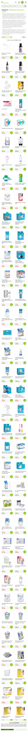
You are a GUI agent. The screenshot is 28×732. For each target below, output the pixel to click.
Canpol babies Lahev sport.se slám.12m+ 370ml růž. (20, 319)
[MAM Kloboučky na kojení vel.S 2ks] (20, 598)
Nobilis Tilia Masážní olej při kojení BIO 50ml (7, 72)
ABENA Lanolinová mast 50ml (7, 165)
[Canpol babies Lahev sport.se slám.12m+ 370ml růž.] (20, 313)
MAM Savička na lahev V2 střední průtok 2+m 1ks (7, 661)
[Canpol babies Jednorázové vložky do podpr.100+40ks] (20, 274)
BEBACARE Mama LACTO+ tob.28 (5, 147)
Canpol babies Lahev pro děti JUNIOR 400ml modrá (20, 300)
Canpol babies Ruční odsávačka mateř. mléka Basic (7, 415)
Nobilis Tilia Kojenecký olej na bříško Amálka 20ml (20, 54)
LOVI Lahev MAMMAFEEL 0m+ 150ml (20, 566)
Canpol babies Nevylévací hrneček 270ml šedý (7, 377)
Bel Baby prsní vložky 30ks (7, 128)
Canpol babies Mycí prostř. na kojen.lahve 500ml (19, 358)
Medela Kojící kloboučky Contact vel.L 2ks (7, 91)
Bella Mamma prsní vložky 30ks (20, 203)
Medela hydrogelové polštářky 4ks (6, 717)
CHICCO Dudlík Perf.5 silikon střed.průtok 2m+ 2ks (20, 528)
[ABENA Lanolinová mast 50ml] (7, 159)
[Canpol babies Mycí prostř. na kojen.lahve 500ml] (20, 351)
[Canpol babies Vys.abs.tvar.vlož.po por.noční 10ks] (7, 465)
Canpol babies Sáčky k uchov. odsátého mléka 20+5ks (20, 415)
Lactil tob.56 (4, 109)
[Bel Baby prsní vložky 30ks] (7, 123)
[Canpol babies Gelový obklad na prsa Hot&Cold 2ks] (7, 235)
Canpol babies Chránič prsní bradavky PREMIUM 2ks (7, 261)
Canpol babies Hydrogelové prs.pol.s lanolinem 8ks (19, 242)
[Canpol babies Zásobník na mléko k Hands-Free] (20, 465)
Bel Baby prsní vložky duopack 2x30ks (19, 129)
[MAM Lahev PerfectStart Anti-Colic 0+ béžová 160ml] (7, 635)
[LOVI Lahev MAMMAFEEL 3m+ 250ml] (7, 579)
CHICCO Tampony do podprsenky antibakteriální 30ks (6, 547)
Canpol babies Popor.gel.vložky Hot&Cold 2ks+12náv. (6, 396)
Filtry (24, 37)
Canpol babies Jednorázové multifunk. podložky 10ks (7, 281)
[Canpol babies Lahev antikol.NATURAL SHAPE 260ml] (7, 293)
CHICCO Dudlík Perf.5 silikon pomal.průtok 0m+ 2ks (7, 528)
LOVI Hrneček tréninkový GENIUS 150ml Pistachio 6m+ (7, 567)
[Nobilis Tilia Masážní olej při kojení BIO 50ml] (7, 66)
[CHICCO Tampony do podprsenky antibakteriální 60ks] (20, 541)
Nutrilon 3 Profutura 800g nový (6, 54)
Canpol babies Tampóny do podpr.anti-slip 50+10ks (20, 453)
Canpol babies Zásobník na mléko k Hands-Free (20, 472)
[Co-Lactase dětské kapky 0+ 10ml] (20, 485)
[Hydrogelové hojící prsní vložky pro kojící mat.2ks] (20, 503)
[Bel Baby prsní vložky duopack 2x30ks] (20, 123)
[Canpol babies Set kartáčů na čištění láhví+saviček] (20, 428)
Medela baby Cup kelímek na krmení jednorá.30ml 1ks (7, 679)
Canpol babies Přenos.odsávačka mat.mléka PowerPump (20, 396)
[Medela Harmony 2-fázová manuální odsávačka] (20, 691)
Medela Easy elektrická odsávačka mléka (20, 679)
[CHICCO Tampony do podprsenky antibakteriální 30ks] (7, 541)
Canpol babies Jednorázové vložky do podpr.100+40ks (20, 281)
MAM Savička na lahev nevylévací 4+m (19, 642)
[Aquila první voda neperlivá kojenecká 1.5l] (20, 159)
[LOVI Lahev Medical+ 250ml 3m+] (20, 579)
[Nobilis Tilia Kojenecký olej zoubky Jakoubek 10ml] (20, 66)
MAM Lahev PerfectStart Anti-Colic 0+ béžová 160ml (7, 642)
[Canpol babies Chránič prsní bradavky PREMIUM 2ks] (7, 255)
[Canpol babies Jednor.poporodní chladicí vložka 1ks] (20, 103)
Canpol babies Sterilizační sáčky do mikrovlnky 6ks (7, 452)
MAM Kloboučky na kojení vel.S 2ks (20, 604)
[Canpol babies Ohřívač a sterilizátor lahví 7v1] (20, 371)
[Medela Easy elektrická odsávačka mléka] (20, 673)
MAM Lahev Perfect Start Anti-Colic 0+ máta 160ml (7, 622)
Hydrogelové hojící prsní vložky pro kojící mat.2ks (20, 509)
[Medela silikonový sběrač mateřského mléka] (20, 85)
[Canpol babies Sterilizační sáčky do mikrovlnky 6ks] (7, 446)
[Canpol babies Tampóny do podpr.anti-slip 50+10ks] (20, 446)
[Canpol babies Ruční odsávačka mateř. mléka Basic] (7, 408)
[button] (25, 2)
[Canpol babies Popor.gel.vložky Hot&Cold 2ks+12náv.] (7, 389)
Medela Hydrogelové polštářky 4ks (19, 717)
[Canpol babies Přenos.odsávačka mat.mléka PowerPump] (20, 389)
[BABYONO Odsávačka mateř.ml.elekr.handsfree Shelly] (7, 197)
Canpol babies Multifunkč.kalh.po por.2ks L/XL (20, 339)
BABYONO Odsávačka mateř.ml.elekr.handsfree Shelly (7, 203)
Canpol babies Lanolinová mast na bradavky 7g (7, 339)
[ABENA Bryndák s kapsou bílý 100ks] (20, 141)
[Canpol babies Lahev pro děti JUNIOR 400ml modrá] (20, 293)
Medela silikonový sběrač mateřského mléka (20, 91)
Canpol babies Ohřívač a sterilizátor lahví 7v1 (20, 377)
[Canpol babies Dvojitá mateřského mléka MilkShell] (20, 216)
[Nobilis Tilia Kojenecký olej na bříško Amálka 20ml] (20, 47)
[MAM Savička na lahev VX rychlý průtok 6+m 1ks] (20, 655)
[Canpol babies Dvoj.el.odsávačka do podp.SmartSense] (7, 216)
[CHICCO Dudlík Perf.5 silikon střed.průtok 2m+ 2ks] (20, 521)
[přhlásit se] (19, 2)
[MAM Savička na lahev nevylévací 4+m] (20, 635)
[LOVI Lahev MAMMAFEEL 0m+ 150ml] (20, 560)
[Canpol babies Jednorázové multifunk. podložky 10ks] (7, 274)
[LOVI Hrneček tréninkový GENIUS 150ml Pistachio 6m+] (7, 560)
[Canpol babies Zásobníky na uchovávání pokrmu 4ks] (7, 485)
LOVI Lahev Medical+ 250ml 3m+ (19, 586)
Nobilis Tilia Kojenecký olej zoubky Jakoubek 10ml (20, 72)
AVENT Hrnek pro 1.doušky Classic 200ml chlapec (6, 184)
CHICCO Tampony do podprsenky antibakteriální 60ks (19, 547)
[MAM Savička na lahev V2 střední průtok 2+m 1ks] (7, 655)
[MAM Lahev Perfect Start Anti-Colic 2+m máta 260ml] (20, 616)
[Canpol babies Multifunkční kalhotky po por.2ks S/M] (7, 351)
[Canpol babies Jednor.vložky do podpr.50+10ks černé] (20, 255)
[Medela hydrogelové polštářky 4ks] (7, 710)
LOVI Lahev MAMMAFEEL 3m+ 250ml (7, 586)
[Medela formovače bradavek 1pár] (7, 691)
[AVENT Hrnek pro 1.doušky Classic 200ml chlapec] (7, 177)
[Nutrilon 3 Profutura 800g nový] (7, 47)
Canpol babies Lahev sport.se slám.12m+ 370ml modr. (7, 319)
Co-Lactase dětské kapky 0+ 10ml (20, 491)
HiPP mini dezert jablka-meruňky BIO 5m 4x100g (7, 509)
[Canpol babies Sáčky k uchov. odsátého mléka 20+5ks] (20, 408)
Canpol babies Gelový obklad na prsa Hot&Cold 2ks (7, 242)
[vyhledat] (25, 6)
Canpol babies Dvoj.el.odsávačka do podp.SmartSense (6, 223)
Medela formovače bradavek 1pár (6, 697)
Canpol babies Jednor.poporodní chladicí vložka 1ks (20, 110)
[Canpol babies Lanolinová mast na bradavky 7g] (7, 332)
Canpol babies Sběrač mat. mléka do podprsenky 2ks (7, 434)
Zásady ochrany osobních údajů (20, 722)
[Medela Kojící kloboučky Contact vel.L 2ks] (7, 85)
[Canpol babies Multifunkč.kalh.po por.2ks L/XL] (20, 332)
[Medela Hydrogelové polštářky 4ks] (20, 710)
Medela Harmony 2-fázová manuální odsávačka (19, 698)
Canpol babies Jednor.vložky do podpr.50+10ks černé (19, 261)
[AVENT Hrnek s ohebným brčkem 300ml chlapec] (20, 177)
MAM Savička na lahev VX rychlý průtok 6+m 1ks (20, 661)
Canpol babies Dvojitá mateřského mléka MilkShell (19, 223)
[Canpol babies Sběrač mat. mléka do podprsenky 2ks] (7, 428)
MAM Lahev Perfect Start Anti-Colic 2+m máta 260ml (20, 622)
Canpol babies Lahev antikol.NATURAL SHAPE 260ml (7, 300)
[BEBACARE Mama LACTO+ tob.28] (7, 141)
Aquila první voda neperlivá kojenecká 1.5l (20, 165)
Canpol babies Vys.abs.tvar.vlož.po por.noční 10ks (6, 472)
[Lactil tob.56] (7, 103)
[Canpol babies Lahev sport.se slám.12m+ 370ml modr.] (7, 313)
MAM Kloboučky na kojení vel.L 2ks (7, 604)
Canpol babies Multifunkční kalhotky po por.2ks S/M (7, 358)
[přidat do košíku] (11, 57)
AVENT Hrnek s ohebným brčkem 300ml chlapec (20, 184)
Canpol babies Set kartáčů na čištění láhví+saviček (20, 434)
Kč (15, 2)
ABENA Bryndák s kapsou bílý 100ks (20, 147)
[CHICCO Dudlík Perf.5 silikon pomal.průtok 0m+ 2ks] (7, 521)
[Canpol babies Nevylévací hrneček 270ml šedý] (7, 371)
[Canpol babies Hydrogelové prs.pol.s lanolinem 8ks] (20, 235)
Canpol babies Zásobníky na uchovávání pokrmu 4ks (7, 491)
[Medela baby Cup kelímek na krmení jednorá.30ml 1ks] (7, 673)
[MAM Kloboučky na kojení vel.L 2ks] (7, 598)
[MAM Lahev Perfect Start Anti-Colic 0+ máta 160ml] (7, 616)
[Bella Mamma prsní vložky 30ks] (20, 197)
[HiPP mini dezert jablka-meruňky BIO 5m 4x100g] (7, 503)
